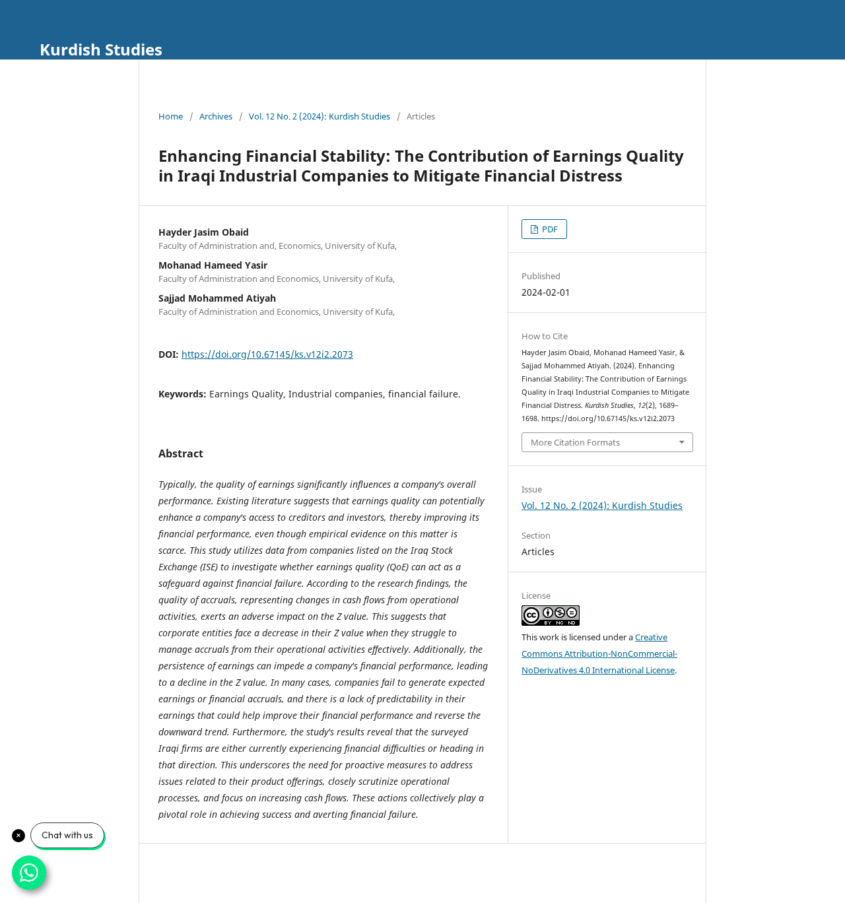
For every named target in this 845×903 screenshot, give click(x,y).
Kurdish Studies (101, 49)
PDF (549, 229)
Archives (215, 116)
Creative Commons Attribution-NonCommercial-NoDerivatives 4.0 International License (599, 653)
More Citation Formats (575, 442)
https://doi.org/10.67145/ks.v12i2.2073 (267, 354)
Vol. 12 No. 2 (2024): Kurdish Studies (319, 116)
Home (170, 116)
